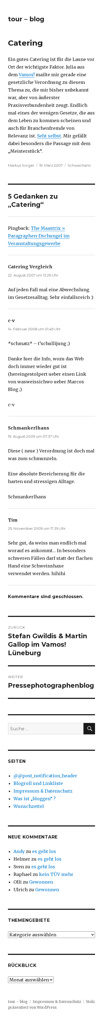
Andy (19, 851)
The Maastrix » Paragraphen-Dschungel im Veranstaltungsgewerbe (38, 235)
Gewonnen (41, 882)
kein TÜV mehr (56, 874)
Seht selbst (49, 136)
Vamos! (27, 74)
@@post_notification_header (45, 775)
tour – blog (26, 19)
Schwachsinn (79, 165)
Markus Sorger (21, 165)
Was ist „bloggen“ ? (34, 798)
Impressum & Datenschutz (43, 791)
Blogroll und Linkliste (38, 783)
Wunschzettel (28, 806)
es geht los (44, 851)
